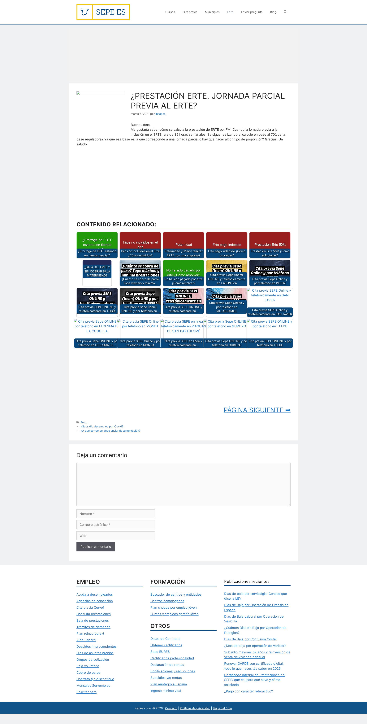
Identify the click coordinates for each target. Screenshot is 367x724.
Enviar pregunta (251, 12)
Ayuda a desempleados (94, 594)
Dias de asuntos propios (95, 653)
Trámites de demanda (93, 627)
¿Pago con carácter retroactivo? (248, 691)
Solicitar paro (86, 692)
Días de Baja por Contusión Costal (250, 639)
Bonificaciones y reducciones (172, 671)
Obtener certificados (166, 645)
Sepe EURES (160, 652)
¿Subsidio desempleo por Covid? (102, 426)
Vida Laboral (86, 640)
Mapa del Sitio (222, 708)
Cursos (170, 12)
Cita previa (190, 12)
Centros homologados (167, 601)
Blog (273, 12)
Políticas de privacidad (195, 708)
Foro (230, 12)
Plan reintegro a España (168, 684)
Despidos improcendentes (96, 646)
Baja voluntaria (87, 666)
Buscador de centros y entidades (175, 594)
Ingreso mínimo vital (165, 691)
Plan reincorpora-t (90, 633)
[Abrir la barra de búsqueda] (285, 12)
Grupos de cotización (92, 659)
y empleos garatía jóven (180, 614)
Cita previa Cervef (90, 607)
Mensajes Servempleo (93, 685)
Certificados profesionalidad (172, 658)
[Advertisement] (183, 55)
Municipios (212, 12)
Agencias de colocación (94, 601)
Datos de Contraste (165, 639)
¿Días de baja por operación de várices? (255, 646)
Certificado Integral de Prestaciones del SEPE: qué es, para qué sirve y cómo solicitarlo (254, 680)
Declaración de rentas (167, 665)
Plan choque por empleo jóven (173, 607)
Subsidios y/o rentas (166, 678)
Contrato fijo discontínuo (95, 679)
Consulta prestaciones (93, 614)
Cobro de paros (88, 672)
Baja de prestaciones (92, 620)
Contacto (171, 708)
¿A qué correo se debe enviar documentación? (110, 430)
